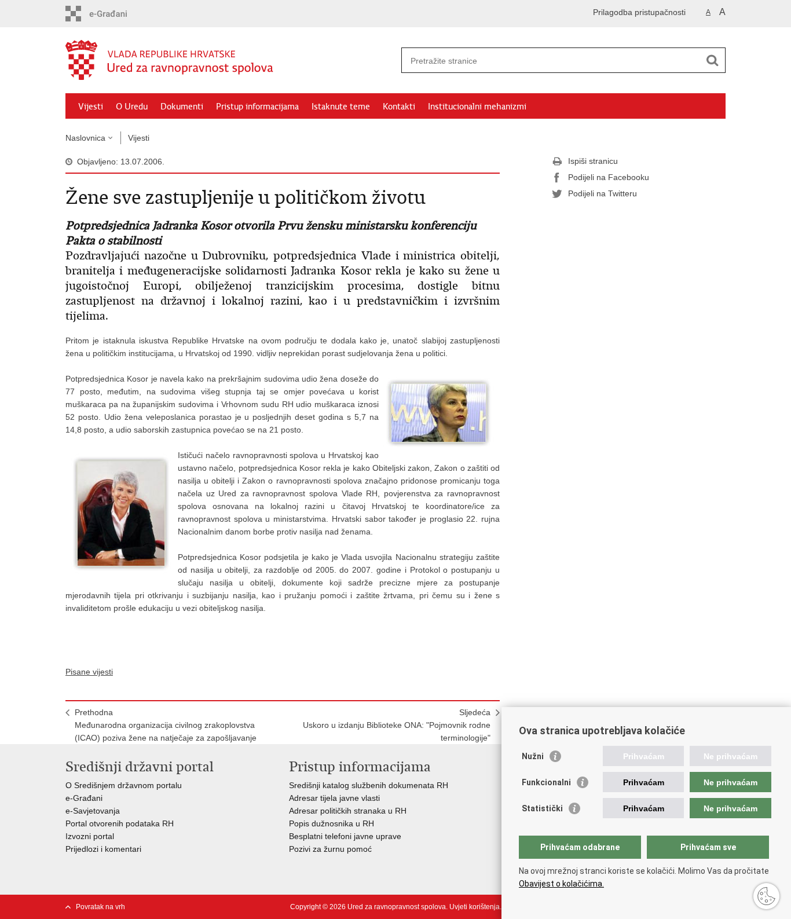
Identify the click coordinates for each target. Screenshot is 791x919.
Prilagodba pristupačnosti (639, 12)
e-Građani (83, 798)
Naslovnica (85, 137)
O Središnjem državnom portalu (123, 785)
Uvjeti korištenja (474, 907)
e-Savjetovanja (92, 810)
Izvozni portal (89, 836)
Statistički (542, 808)
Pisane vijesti (89, 671)
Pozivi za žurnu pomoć (330, 849)
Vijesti (90, 106)
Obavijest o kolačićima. (561, 883)
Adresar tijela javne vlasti (334, 798)
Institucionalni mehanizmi (477, 106)
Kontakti (399, 106)
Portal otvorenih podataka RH (120, 823)
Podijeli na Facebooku (608, 177)
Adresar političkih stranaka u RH (348, 810)
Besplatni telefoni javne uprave (345, 836)
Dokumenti (181, 106)
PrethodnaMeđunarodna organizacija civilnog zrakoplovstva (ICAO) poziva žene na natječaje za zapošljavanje (166, 725)
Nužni (533, 756)
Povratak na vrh (100, 907)
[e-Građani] (114, 13)
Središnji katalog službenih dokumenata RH (368, 785)
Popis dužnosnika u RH (331, 823)
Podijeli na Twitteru (602, 193)
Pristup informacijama (257, 106)
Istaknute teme (341, 106)
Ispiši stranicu (593, 161)
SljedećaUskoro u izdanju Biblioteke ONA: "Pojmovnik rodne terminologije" (396, 725)
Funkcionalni (546, 782)
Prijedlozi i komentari (103, 849)
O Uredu (132, 106)
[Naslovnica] (230, 61)
